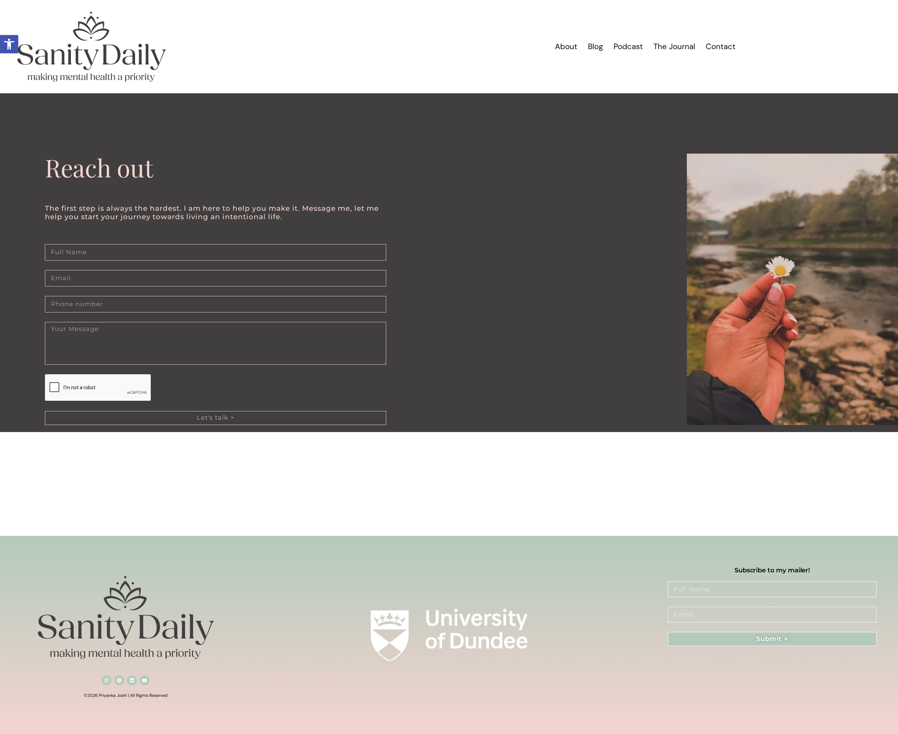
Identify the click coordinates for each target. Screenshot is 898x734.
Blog (595, 46)
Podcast (628, 46)
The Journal (674, 46)
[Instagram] (107, 680)
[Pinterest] (119, 680)
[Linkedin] (132, 680)
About (566, 46)
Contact (721, 46)
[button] (9, 44)
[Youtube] (144, 680)
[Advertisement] (210, 484)
